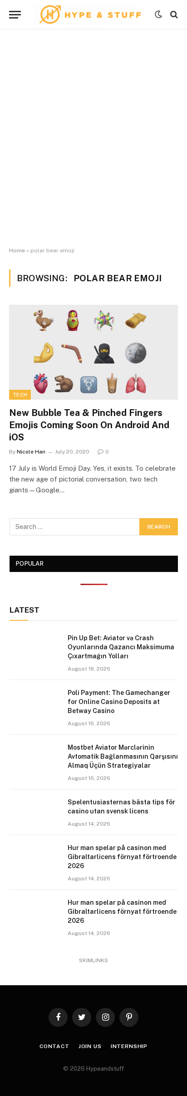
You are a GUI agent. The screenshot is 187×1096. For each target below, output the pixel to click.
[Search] (173, 15)
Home (17, 250)
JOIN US (90, 1046)
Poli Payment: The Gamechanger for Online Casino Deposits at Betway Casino (119, 701)
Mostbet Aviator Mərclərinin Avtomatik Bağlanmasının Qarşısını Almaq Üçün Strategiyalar (123, 756)
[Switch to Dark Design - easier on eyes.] (158, 14)
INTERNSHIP (129, 1046)
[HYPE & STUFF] (90, 14)
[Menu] (15, 15)
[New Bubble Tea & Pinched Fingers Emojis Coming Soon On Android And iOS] (93, 352)
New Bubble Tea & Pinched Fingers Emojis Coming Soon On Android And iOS (89, 425)
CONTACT (54, 1046)
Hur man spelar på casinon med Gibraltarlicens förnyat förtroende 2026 (122, 856)
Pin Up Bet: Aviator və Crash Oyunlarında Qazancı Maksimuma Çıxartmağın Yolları (121, 647)
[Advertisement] (93, 138)
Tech (20, 394)
